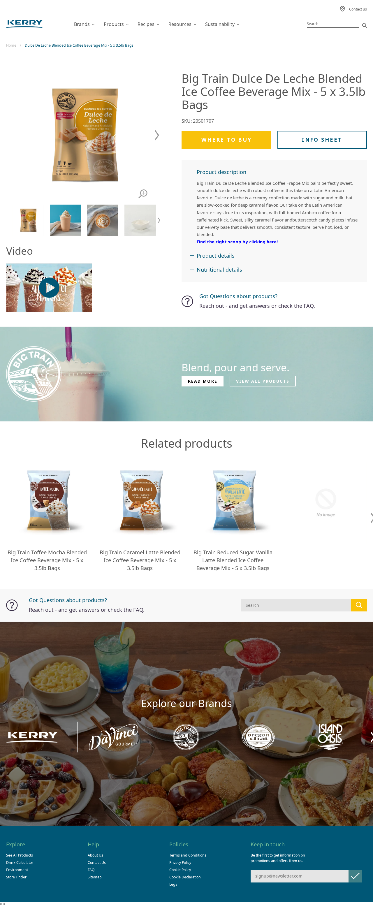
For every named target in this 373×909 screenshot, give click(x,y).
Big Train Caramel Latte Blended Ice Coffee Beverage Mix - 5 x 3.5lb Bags (140, 560)
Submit (355, 876)
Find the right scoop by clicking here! (237, 242)
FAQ (309, 305)
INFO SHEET (322, 139)
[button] (157, 135)
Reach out (211, 305)
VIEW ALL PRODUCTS (263, 381)
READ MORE (202, 381)
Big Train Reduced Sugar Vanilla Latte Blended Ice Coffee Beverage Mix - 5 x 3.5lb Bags (232, 560)
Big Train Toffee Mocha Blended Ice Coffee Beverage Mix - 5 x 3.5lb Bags (47, 560)
